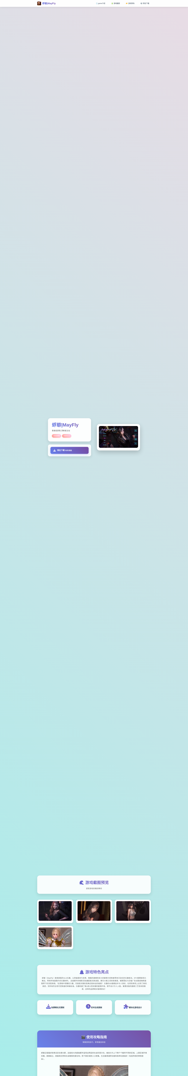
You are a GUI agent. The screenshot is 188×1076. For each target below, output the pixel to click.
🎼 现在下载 (145, 3)
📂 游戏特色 (130, 3)
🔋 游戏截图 (115, 3)
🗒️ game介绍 (100, 3)
